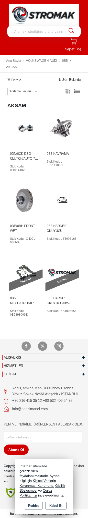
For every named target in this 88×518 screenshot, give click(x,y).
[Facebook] (26, 346)
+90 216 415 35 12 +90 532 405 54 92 (42, 400)
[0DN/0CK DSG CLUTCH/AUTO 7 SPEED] (25, 127)
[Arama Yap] (71, 31)
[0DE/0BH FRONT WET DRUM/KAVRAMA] (25, 200)
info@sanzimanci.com (30, 409)
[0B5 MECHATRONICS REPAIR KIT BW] (25, 272)
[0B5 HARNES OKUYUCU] (62, 200)
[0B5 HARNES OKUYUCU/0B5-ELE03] (62, 272)
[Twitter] (42, 346)
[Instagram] (59, 346)
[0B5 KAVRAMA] (62, 127)
